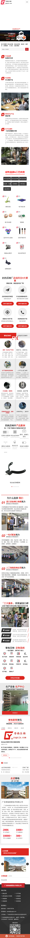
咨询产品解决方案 (7, 303)
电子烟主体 (22, 207)
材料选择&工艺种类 (7, 896)
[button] (8, 39)
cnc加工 (11, 45)
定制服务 (18, 896)
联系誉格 (18, 901)
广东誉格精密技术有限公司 (8, 917)
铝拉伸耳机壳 (22, 253)
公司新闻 (3, 728)
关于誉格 (18, 893)
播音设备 (8, 207)
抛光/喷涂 (16, 45)
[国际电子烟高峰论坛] (15, 864)
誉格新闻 (4, 901)
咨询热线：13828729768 (17, 936)
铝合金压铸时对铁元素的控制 (10, 742)
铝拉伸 (22, 44)
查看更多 (5, 755)
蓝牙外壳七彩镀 (8, 238)
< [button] (2, 702)
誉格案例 (4, 898)
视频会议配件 (8, 253)
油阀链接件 (8, 269)
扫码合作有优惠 (15, 678)
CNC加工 (23, 184)
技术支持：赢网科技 (13, 919)
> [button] (28, 702)
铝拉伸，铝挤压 (7, 184)
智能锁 (22, 222)
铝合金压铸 (17, 44)
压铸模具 (5, 45)
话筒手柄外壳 (22, 238)
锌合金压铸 (10, 44)
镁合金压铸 (23, 179)
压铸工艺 (16, 728)
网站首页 (4, 893)
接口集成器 (8, 222)
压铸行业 (10, 728)
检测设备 (18, 898)
